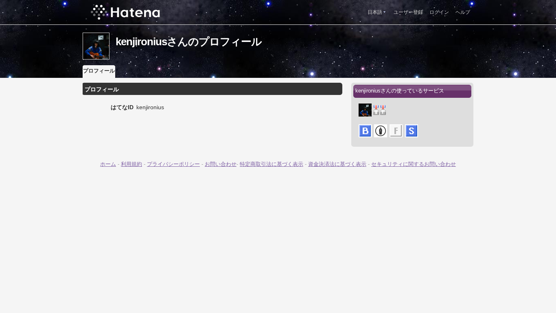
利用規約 (131, 164)
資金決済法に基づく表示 (337, 164)
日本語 (375, 12)
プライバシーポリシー (173, 164)
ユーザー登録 (408, 12)
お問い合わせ (220, 164)
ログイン (439, 12)
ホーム (108, 164)
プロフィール (99, 71)
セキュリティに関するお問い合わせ (413, 164)
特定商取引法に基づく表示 (271, 164)
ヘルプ (462, 12)
